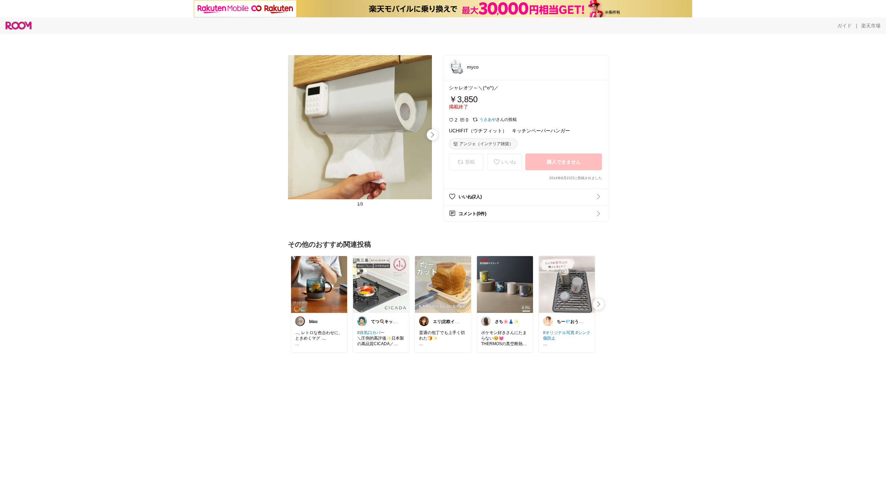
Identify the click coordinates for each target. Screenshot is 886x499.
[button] (456, 66)
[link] (319, 284)
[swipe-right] (432, 134)
